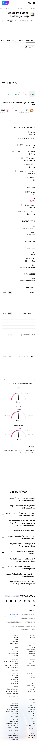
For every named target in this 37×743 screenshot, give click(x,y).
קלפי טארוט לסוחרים (12, 691)
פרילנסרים (32, 735)
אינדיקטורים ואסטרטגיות (28, 731)
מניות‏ (33, 643)
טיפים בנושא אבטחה (12, 709)
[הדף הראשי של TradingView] (30, 3)
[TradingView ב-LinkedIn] (15, 601)
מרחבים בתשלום (30, 737)
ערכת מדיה (14, 683)
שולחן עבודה (31, 699)
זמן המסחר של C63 (12, 693)
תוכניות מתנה (14, 643)
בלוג (16, 677)
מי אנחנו (15, 673)
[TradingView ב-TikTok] (6, 601)
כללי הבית (32, 713)
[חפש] (13, 3)
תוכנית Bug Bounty (12, 711)
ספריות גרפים (14, 721)
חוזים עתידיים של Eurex (11, 665)
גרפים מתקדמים (13, 725)
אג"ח (33, 647)
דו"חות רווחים (31, 673)
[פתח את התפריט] (34, 3)
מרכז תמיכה (14, 679)
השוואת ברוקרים (13, 653)
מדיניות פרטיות (13, 703)
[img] (6, 21)
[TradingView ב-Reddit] (33, 605)
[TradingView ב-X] (33, 601)
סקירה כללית (14, 649)
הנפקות (33, 677)
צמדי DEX (32, 653)
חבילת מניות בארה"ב (12, 667)
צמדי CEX (32, 651)
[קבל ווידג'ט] (4, 380)
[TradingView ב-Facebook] (29, 601)
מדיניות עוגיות (14, 705)
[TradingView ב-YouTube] (24, 601)
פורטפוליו (32, 683)
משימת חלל (14, 675)
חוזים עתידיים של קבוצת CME (11, 662)
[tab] (10, 292)
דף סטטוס (15, 713)
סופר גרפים (32, 637)
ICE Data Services (15, 614)
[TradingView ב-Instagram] (20, 601)
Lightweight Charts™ (11, 723)
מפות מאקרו (31, 689)
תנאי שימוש (14, 699)
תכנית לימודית (13, 739)
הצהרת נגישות (14, 707)
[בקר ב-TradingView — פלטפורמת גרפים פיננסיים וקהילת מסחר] (9, 83)
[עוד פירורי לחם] (28, 8)
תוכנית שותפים (13, 737)
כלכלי (33, 671)
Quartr (12, 626)
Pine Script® (31, 691)
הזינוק (16, 655)
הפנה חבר (32, 709)
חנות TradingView (12, 689)
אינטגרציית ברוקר (13, 735)
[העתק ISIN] (21, 267)
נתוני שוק (15, 641)
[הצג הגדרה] (29, 132)
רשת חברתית (31, 705)
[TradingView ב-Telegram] (11, 601)
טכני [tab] (8, 41)
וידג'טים (15, 719)
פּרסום (16, 733)
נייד (34, 697)
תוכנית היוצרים (31, 711)
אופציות (33, 687)
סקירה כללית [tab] (30, 41)
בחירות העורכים (30, 725)
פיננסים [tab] (21, 41)
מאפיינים (15, 637)
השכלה (33, 723)
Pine (33, 655)
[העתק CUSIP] (24, 274)
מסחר (33, 721)
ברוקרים (15, 651)
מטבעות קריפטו (30, 649)
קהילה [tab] (14, 41)
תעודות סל (32, 645)
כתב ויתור (15, 701)
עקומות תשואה (31, 685)
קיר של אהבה (31, 707)
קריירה (16, 681)
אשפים (33, 733)
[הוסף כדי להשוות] (15, 110)
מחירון (16, 639)
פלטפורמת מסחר (13, 727)
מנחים (33, 715)
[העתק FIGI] (21, 280)
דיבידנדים (32, 675)
